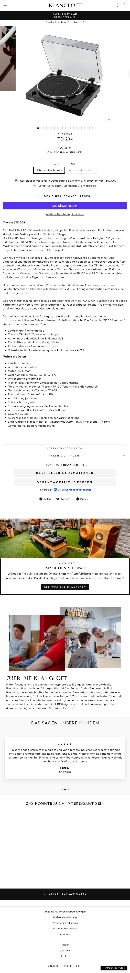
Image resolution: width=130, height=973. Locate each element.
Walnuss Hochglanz (81, 170)
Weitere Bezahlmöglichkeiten (65, 214)
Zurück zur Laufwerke (67, 894)
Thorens (65, 134)
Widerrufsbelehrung (65, 917)
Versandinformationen (65, 928)
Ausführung (65, 164)
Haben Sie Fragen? (65, 455)
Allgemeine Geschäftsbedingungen (65, 911)
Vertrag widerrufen (114, 967)
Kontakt (65, 956)
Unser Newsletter (64, 966)
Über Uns (65, 950)
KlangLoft (65, 5)
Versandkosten (74, 151)
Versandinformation (65, 448)
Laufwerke (76, 22)
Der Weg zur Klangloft (65, 587)
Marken (64, 944)
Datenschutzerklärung (65, 922)
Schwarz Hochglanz (49, 170)
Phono (63, 22)
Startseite (51, 22)
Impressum (65, 934)
